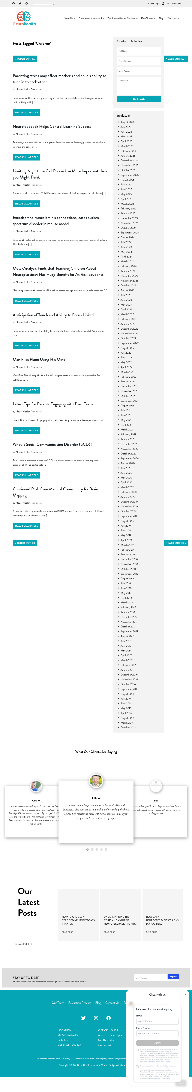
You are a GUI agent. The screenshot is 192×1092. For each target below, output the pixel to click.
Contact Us (173, 18)
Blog (161, 18)
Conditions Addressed (90, 18)
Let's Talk (139, 99)
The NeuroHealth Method (122, 18)
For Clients (147, 18)
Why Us (69, 18)
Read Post (67, 932)
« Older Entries (25, 59)
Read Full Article (26, 112)
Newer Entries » (176, 59)
